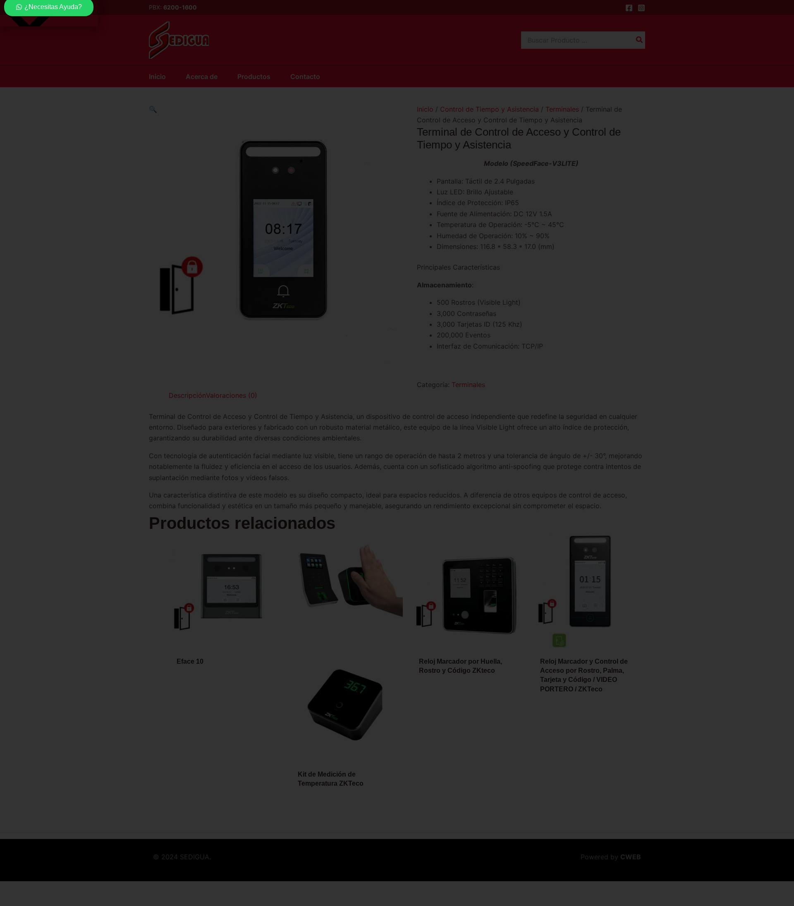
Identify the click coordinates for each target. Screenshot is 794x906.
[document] (397, 453)
